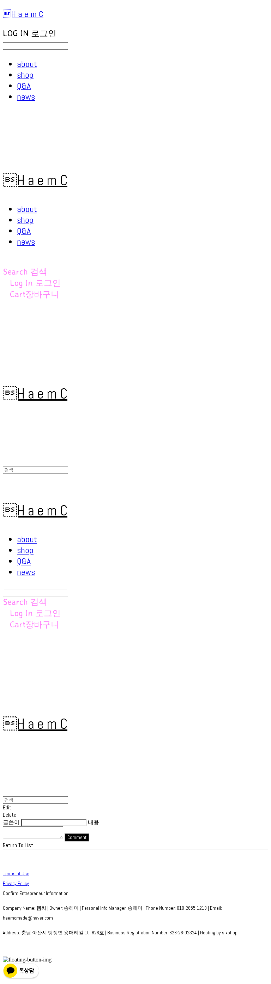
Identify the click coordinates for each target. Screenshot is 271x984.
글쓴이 (11, 822)
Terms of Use (16, 873)
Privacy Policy (16, 883)
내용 (93, 822)
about (27, 63)
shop (25, 74)
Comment (76, 837)
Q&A (24, 85)
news (26, 96)
